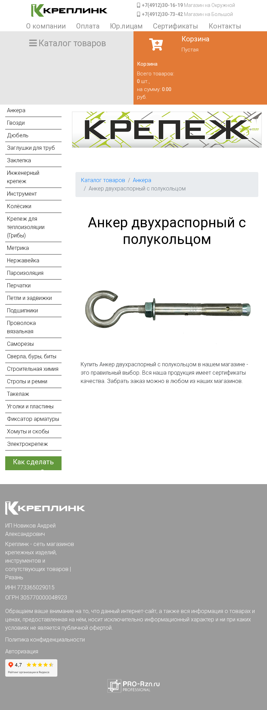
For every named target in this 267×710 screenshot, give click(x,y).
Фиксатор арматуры (33, 419)
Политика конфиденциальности (45, 639)
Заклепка (19, 160)
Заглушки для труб (31, 148)
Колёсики (19, 206)
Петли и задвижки (29, 298)
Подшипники (22, 310)
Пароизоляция (25, 273)
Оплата (87, 26)
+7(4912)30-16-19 (162, 5)
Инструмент (22, 193)
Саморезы (20, 344)
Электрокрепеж (27, 444)
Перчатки (19, 285)
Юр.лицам (126, 26)
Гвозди (16, 123)
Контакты (225, 26)
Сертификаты (175, 26)
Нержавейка (23, 260)
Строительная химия (32, 369)
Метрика (18, 248)
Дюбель (18, 135)
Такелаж (18, 394)
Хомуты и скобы (28, 431)
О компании (46, 26)
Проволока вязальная (21, 327)
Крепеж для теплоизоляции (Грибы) (25, 227)
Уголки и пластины (30, 406)
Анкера (16, 110)
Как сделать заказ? (33, 464)
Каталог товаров (103, 180)
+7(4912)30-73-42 (162, 14)
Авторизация (21, 651)
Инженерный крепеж (23, 177)
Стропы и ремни (27, 381)
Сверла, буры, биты (31, 356)
